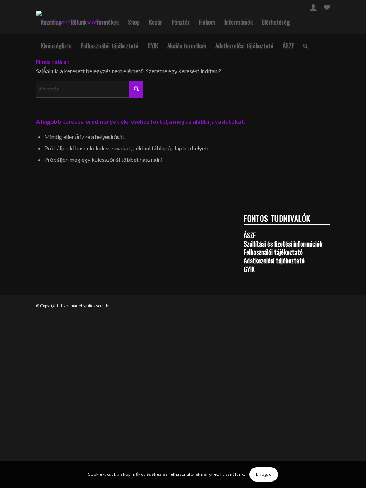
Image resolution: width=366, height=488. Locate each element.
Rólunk (78, 22)
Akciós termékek (186, 45)
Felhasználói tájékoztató (109, 45)
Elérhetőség (276, 22)
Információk (238, 22)
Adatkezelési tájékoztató (244, 45)
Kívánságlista (56, 45)
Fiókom (207, 22)
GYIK (153, 45)
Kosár (155, 22)
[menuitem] (313, 7)
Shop (134, 22)
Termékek (107, 22)
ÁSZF (288, 45)
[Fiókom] (313, 8)
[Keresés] (305, 46)
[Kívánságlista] (327, 8)
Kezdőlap (51, 22)
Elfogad (264, 474)
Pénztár (181, 22)
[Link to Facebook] (44, 69)
